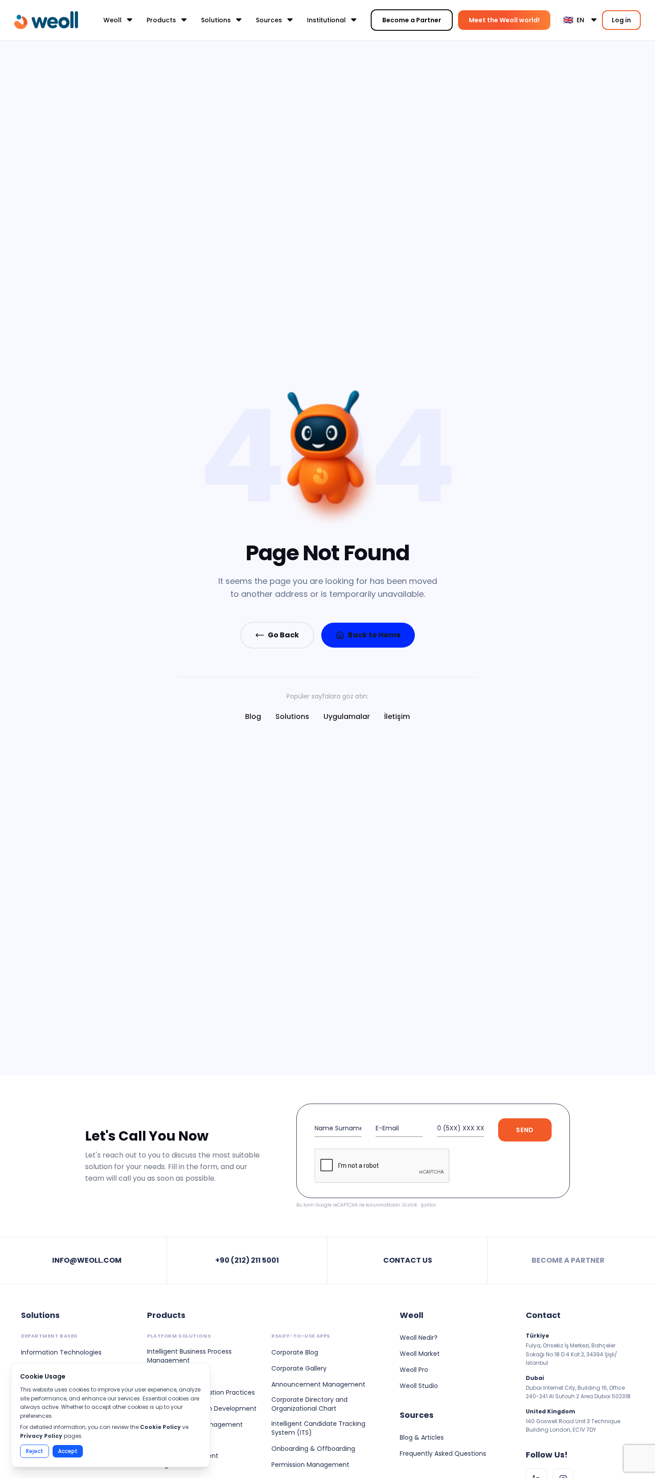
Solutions (292, 716)
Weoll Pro (414, 1369)
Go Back (283, 635)
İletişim (397, 716)
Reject (34, 1451)
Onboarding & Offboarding (313, 1448)
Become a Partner (411, 20)
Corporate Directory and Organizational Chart (309, 1404)
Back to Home (374, 635)
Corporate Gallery (299, 1368)
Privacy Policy (41, 1436)
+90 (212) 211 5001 (247, 1260)
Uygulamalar (346, 716)
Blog (253, 716)
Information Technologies (61, 1352)
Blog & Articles (422, 1437)
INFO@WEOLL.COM (87, 1260)
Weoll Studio (419, 1385)
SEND (525, 1129)
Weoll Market (420, 1353)
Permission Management (310, 1464)
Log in (621, 20)
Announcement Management (318, 1384)
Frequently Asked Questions (443, 1453)
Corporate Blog (294, 1352)
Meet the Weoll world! (504, 20)
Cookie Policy (160, 1427)
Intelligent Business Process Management (189, 1356)
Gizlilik (409, 1205)
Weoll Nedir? (419, 1337)
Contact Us (407, 1260)
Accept (68, 1451)
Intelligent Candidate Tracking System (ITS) (318, 1428)
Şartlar (428, 1205)
